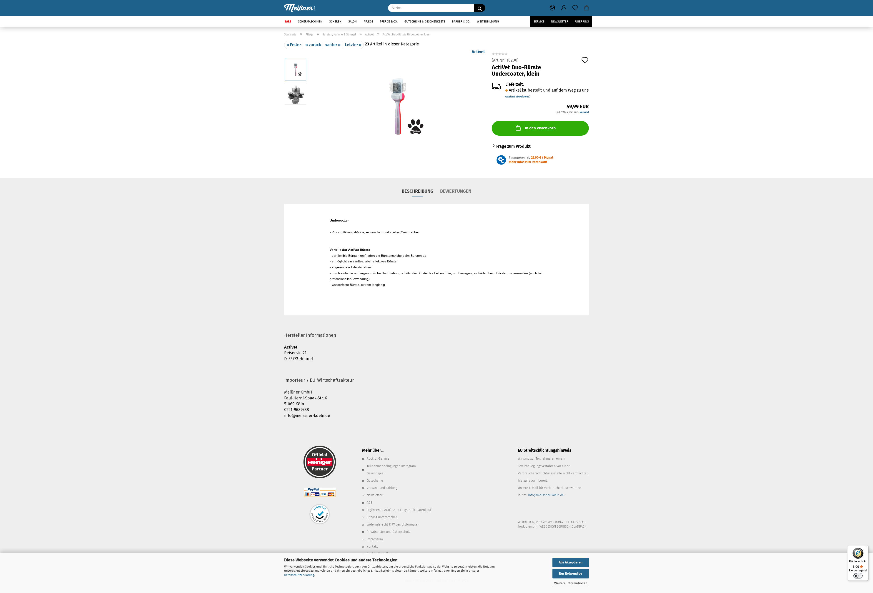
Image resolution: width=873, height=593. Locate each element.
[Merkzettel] (575, 8)
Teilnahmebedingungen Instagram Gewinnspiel (391, 469)
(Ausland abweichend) (517, 96)
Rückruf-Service (378, 459)
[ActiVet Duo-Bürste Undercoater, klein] (398, 105)
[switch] (858, 575)
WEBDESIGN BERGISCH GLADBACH (563, 526)
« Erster (293, 44)
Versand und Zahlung (382, 488)
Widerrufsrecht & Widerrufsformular (393, 524)
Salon (352, 21)
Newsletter (559, 21)
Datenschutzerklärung (299, 575)
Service (539, 21)
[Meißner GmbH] (301, 8)
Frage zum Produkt (513, 146)
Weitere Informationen (570, 583)
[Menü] (865, 548)
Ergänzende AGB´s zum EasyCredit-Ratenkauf (399, 510)
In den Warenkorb (540, 128)
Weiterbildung (488, 21)
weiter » (333, 44)
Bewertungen (455, 191)
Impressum (375, 539)
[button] (552, 8)
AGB (369, 503)
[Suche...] (479, 8)
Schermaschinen (310, 21)
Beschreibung (417, 191)
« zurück (313, 44)
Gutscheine (375, 481)
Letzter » (353, 44)
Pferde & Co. (389, 21)
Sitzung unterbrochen (382, 517)
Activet (478, 51)
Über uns (582, 21)
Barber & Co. (461, 21)
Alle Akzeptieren (570, 562)
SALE (288, 21)
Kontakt (372, 546)
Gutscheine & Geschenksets (424, 21)
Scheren (335, 21)
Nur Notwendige (570, 574)
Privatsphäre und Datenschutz (388, 532)
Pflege (368, 21)
